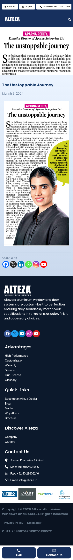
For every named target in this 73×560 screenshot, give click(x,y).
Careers (10, 441)
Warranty (10, 365)
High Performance (16, 355)
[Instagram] (36, 264)
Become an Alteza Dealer (21, 398)
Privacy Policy (13, 522)
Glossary (11, 379)
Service (10, 370)
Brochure (11, 418)
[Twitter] (14, 333)
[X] (13, 264)
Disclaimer (34, 522)
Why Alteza (12, 413)
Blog (8, 403)
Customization (14, 360)
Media (9, 408)
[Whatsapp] (28, 264)
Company (11, 436)
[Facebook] (5, 264)
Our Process (13, 375)
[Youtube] (43, 264)
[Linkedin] (21, 264)
